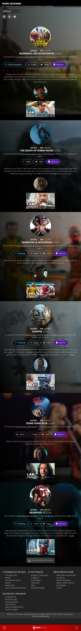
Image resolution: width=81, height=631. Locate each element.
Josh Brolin (34, 516)
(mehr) (72, 355)
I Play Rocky (35, 583)
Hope (33, 585)
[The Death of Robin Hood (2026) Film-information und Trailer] (40, 133)
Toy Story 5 (60, 578)
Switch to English (11, 609)
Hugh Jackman (23, 57)
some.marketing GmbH (28, 614)
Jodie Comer (36, 154)
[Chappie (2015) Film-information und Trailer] (40, 314)
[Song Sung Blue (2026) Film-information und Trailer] (40, 406)
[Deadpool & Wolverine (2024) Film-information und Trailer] (40, 225)
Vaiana (58, 588)
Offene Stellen (10, 604)
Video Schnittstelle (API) (14, 607)
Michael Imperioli (47, 427)
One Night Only (11, 575)
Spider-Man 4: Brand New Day (67, 575)
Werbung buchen (11, 602)
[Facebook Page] (4, 17)
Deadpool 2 (40, 512)
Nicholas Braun (51, 57)
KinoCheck (11, 614)
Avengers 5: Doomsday (39, 575)
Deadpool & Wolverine (40, 242)
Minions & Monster (63, 580)
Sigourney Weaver (58, 335)
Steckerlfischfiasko (38, 588)
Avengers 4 (35, 578)
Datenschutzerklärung (40, 616)
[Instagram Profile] (9, 17)
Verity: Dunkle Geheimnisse (15, 588)
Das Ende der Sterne (13, 580)
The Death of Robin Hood (40, 150)
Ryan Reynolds (22, 246)
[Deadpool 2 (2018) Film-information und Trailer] (40, 495)
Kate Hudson (32, 427)
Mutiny (7, 578)
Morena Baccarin (49, 246)
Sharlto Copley (31, 335)
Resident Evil (10, 585)
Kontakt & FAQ (10, 597)
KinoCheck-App (11, 599)
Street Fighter (36, 580)
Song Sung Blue (40, 423)
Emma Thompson (35, 57)
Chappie (40, 331)
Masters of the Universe (65, 583)
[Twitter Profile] (15, 17)
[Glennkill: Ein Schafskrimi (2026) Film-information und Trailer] (40, 36)
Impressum (68, 614)
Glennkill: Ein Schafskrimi (40, 53)
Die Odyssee (61, 585)
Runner (8, 583)
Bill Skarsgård (50, 154)
